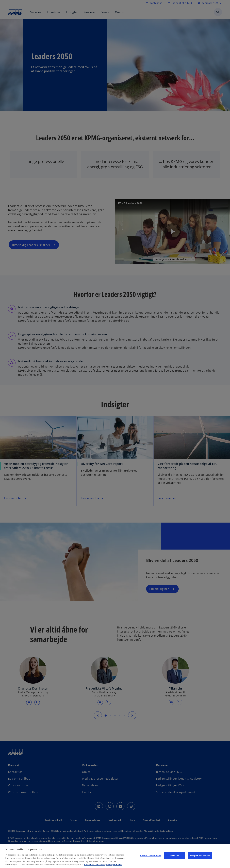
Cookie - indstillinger (150, 855)
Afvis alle (174, 855)
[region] (115, 856)
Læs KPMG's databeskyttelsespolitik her (103, 864)
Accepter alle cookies (200, 855)
